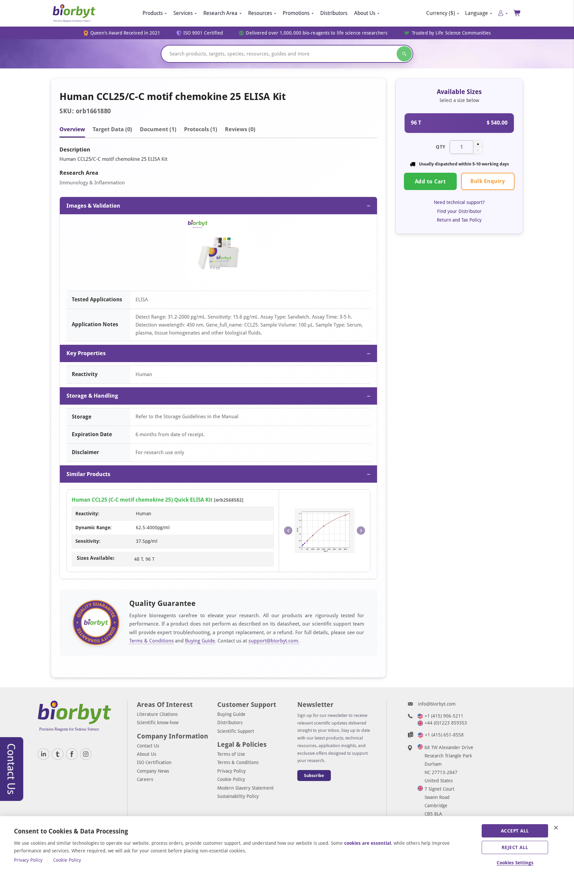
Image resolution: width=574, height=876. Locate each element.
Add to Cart (430, 181)
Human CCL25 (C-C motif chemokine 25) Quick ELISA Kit (142, 500)
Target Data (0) (112, 129)
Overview (72, 129)
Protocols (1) (200, 129)
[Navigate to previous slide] (288, 531)
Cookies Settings (515, 862)
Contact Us (148, 745)
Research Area (220, 13)
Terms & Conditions (151, 641)
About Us (364, 13)
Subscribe (314, 775)
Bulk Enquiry (487, 181)
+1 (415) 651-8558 (444, 734)
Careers (145, 779)
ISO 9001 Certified (203, 33)
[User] (503, 13)
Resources (260, 13)
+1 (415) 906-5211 (444, 716)
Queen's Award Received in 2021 (125, 33)
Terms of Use (231, 754)
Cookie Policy (231, 779)
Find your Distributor (459, 211)
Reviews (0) (240, 129)
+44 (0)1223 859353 (446, 723)
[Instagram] (85, 754)
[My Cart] (517, 13)
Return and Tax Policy (459, 220)
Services (183, 13)
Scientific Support (235, 731)
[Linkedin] (43, 754)
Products (153, 13)
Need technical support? (459, 202)
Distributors (333, 13)
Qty (440, 146)
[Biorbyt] (74, 13)
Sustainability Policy (238, 796)
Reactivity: (87, 513)
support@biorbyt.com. (273, 641)
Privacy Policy (231, 771)
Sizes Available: (95, 558)
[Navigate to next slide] (361, 531)
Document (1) (158, 129)
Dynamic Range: (93, 527)
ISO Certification (154, 762)
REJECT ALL (515, 847)
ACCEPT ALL (515, 830)
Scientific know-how (157, 722)
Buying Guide (200, 641)
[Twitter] (57, 754)
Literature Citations (157, 714)
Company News (153, 771)
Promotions (296, 13)
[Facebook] (71, 754)
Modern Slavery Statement (245, 788)
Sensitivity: (87, 541)
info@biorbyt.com (437, 704)
